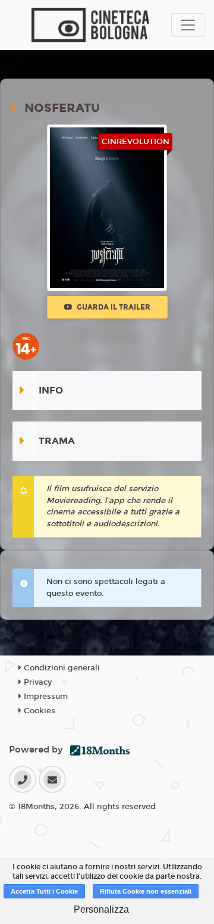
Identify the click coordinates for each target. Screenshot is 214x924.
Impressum (44, 696)
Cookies (38, 711)
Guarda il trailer (112, 307)
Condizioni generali (60, 668)
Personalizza (101, 909)
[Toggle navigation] (187, 25)
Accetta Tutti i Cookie (44, 891)
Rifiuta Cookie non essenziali (145, 891)
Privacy (36, 682)
